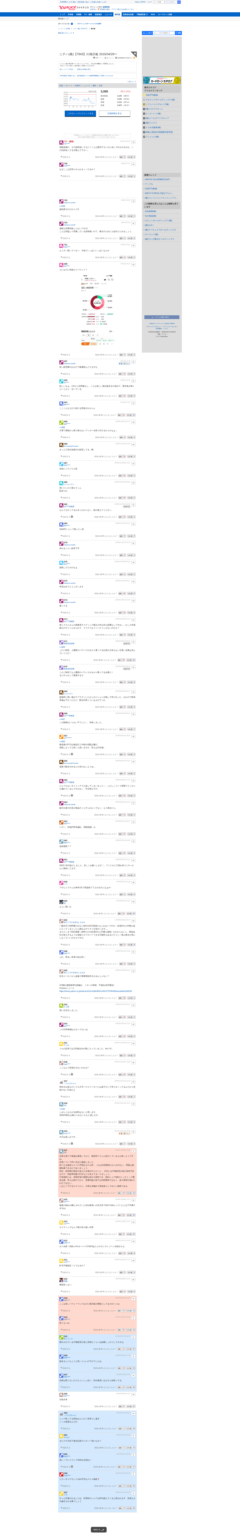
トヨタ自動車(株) (153, 127)
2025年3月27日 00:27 (122, 1004)
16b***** (67, 247)
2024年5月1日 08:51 (123, 1413)
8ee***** (67, 564)
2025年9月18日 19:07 (122, 691)
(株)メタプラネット (154, 109)
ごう (66, 884)
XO (65, 1105)
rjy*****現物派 (69, 506)
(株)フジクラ (151, 123)
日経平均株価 (152, 95)
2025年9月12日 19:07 (122, 821)
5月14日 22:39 (125, 361)
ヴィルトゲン (69, 484)
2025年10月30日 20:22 (122, 561)
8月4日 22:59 (125, 200)
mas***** (67, 1133)
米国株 (78, 14)
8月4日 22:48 (125, 222)
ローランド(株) (151, 234)
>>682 (62, 427)
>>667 (62, 719)
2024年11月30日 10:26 (122, 1043)
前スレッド (132, 81)
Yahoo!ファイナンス (156, 323)
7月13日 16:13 (125, 264)
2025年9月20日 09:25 (122, 641)
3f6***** (67, 1396)
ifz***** (66, 382)
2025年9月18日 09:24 (122, 713)
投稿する (96, 1530)
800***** (67, 843)
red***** (67, 1262)
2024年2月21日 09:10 (122, 1473)
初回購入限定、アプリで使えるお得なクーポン (117, 9)
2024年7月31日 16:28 (122, 1317)
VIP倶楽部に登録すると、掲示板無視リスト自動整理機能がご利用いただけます (86, 76)
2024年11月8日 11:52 (122, 1199)
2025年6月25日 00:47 (122, 920)
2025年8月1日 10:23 (123, 901)
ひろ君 (66, 1007)
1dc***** (67, 144)
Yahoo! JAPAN (140, 2)
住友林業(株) (150, 211)
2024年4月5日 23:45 (123, 1435)
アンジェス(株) (152, 137)
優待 (94, 85)
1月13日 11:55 (125, 402)
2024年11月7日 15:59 (122, 1240)
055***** (67, 953)
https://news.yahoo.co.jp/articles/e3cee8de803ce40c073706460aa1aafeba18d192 (95, 991)
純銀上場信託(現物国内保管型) (159, 132)
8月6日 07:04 (125, 163)
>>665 (62, 741)
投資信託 (98, 14)
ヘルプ (149, 2)
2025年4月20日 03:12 (122, 970)
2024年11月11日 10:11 (122, 1103)
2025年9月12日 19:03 (122, 840)
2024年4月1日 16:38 (123, 1454)
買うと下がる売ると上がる (74, 922)
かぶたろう (68, 693)
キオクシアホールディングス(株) (160, 100)
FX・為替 (88, 14)
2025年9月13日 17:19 (122, 780)
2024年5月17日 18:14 (122, 1336)
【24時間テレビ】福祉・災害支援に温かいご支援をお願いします (83, 2)
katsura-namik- (70, 202)
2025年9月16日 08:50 (122, 735)
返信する (66, 157)
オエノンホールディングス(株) (158, 220)
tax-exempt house (71, 446)
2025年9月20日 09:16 (122, 666)
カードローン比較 (165, 14)
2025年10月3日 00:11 (122, 581)
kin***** (66, 1202)
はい (122, 157)
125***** (67, 166)
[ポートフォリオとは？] (71, 23)
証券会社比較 (128, 14)
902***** (67, 465)
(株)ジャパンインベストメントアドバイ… (163, 198)
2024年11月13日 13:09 (122, 1062)
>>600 (62, 647)
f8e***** (67, 405)
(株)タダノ (149, 225)
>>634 (62, 1109)
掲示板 (117, 14)
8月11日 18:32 (125, 141)
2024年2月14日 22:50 (122, 1492)
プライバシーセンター (170, 326)
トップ (62, 14)
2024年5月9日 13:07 (123, 1393)
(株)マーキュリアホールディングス (160, 230)
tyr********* (68, 738)
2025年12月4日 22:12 (122, 421)
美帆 (66, 1281)
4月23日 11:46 (125, 380)
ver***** (67, 1224)
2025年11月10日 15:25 (122, 504)
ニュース (108, 14)
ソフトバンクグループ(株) (157, 104)
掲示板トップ (63, 19)
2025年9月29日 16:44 (122, 619)
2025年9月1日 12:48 (123, 881)
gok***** (67, 1026)
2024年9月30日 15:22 (122, 1279)
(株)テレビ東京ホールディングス (159, 239)
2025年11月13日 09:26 (122, 482)
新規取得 (106, 7)
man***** (67, 1475)
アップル (149, 184)
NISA (153, 14)
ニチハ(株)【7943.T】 (80, 29)
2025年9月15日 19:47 (122, 761)
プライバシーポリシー (153, 326)
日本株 (70, 14)
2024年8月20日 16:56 (122, 1298)
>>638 (62, 206)
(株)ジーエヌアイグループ (157, 118)
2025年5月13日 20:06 (122, 951)
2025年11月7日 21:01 (122, 523)
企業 (100, 85)
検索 (179, 2)
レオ (66, 1495)
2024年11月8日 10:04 (122, 1221)
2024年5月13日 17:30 (122, 1355)
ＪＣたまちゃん (70, 1083)
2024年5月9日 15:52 (123, 1374)
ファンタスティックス (171, 2)
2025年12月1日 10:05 (122, 444)
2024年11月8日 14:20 (122, 1150)
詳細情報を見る (115, 113)
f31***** (67, 266)
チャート (69, 85)
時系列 (77, 85)
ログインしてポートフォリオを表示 (89, 24)
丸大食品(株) (150, 216)
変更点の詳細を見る (84, 69)
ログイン (93, 9)
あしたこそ (68, 1338)
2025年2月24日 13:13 (122, 1023)
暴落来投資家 (69, 643)
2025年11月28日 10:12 (122, 463)
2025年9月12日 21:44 (122, 802)
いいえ (131, 157)
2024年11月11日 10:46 (122, 1081)
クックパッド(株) (153, 113)
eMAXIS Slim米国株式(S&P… (158, 179)
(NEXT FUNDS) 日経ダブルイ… (159, 193)
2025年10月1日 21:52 (122, 600)
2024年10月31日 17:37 (122, 1259)
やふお (66, 1045)
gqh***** (67, 424)
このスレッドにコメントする (80, 113)
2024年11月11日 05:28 (122, 1131)
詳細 (61, 85)
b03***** (67, 823)
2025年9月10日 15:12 (122, 859)
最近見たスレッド (65, 33)
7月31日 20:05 (125, 244)
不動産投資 (141, 14)
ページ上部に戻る (162, 317)
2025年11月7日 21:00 (122, 542)
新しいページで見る (66, 69)
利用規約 (159, 328)
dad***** (67, 1064)
